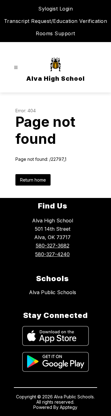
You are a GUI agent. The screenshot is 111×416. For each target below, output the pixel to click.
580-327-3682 (52, 245)
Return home (33, 179)
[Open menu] (15, 67)
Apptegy (68, 407)
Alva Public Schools (52, 292)
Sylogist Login (55, 9)
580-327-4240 (52, 254)
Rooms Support (55, 33)
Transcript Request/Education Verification (55, 21)
